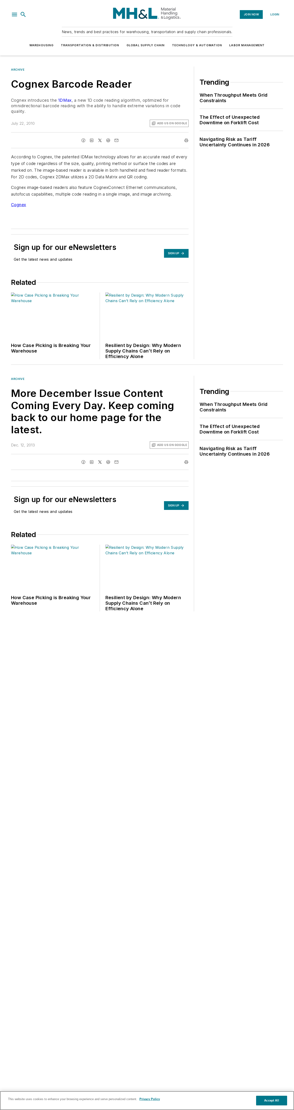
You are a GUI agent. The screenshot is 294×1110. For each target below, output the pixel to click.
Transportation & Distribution (90, 45)
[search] (23, 14)
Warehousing (41, 45)
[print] (186, 140)
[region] (147, 1100)
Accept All (271, 1100)
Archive (17, 69)
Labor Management (247, 45)
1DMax (65, 100)
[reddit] (108, 140)
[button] (14, 14)
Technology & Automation (197, 45)
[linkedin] (91, 140)
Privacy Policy (149, 1099)
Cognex (18, 204)
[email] (116, 140)
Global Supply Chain (146, 45)
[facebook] (83, 140)
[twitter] (100, 140)
